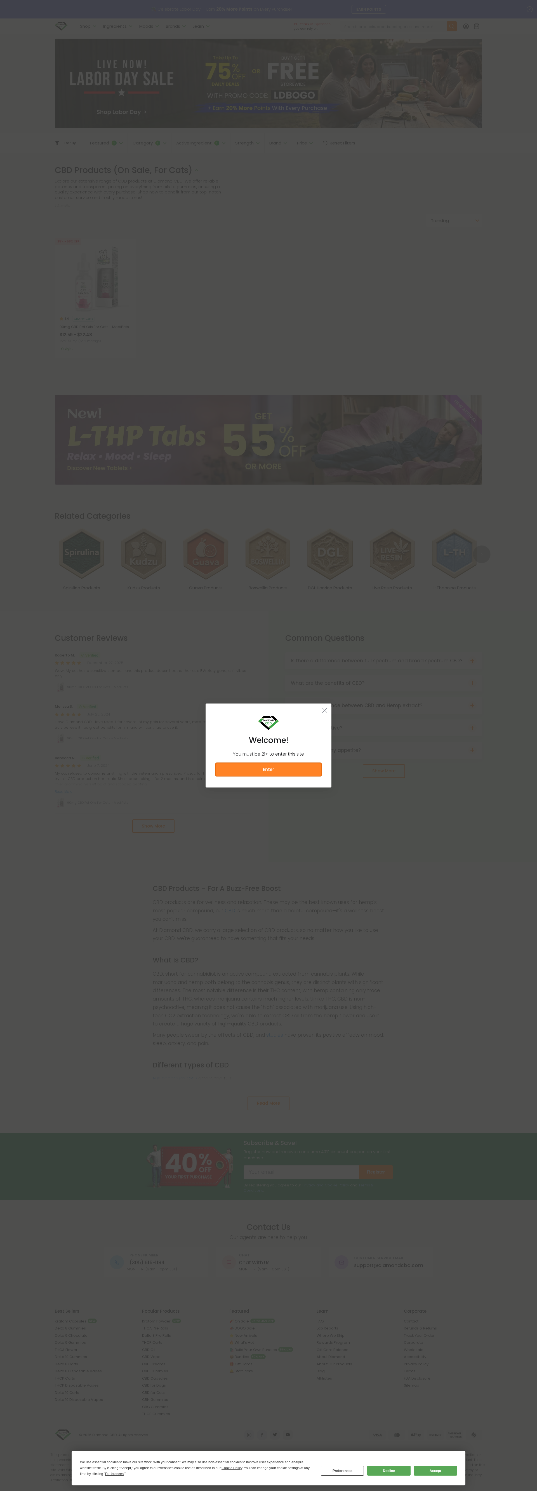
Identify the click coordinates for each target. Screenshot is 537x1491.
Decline (389, 1471)
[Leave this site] (324, 710)
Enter (268, 769)
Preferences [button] (114, 1474)
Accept (435, 1471)
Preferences (342, 1471)
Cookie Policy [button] (232, 1468)
